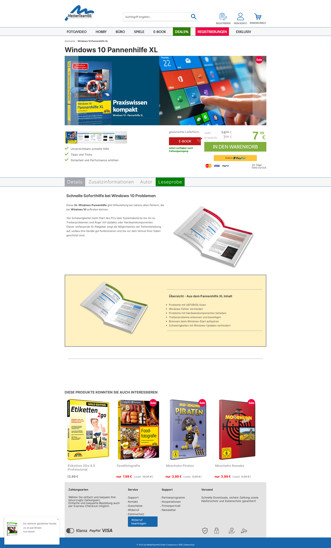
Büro (120, 32)
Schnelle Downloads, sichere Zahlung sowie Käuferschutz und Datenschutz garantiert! (229, 499)
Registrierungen (212, 32)
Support (133, 497)
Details (75, 182)
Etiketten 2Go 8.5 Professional (81, 467)
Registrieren (223, 23)
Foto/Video (77, 32)
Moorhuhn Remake (229, 465)
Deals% (181, 32)
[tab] (75, 182)
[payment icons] (217, 165)
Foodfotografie (128, 465)
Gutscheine (135, 505)
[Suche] (194, 17)
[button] (71, 91)
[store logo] (83, 15)
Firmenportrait (171, 505)
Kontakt (133, 501)
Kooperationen (171, 501)
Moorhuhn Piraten (180, 465)
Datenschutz (136, 514)
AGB (180, 544)
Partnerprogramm (173, 497)
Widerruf (133, 510)
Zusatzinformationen (111, 182)
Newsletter (169, 510)
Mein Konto (240, 23)
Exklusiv (243, 32)
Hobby (101, 32)
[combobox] (160, 16)
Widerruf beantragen (138, 521)
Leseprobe (170, 182)
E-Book (159, 32)
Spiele (139, 32)
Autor (146, 182)
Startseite (70, 41)
